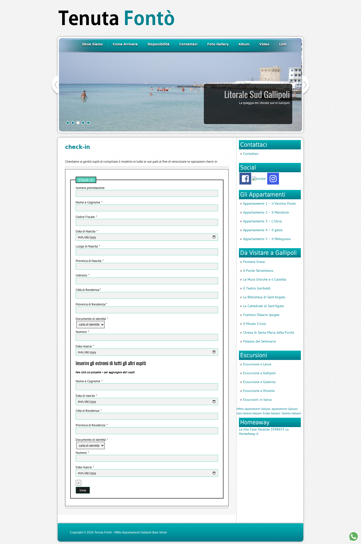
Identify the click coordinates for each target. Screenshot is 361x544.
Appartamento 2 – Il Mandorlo (266, 212)
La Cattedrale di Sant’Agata (263, 306)
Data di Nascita (86, 231)
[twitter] (259, 178)
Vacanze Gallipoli (291, 413)
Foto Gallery (218, 44)
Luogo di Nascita (88, 246)
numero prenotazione (90, 188)
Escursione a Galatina (259, 382)
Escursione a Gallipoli (259, 373)
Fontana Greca (254, 261)
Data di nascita (86, 396)
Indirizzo (82, 275)
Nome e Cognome (89, 202)
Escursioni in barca (257, 399)
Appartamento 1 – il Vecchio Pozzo (269, 203)
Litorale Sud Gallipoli (257, 94)
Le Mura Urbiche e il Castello (264, 279)
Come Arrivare (125, 44)
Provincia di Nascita (89, 261)
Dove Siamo (92, 44)
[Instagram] (273, 179)
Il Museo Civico (254, 323)
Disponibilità (158, 44)
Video (264, 44)
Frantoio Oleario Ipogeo (261, 315)
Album (244, 44)
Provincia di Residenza (91, 304)
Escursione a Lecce (257, 364)
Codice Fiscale (86, 217)
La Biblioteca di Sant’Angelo (264, 297)
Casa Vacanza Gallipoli (249, 413)
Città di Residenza (88, 290)
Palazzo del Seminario (259, 341)
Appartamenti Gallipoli (285, 409)
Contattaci (188, 44)
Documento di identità (92, 319)
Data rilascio (85, 346)
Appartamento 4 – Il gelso (263, 230)
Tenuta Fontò (103, 532)
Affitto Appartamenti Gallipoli (253, 409)
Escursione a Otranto (259, 390)
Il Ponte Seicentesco (258, 270)
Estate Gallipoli (271, 413)
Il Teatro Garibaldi (257, 288)
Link (282, 44)
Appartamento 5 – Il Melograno (267, 239)
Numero (82, 332)
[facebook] (245, 179)
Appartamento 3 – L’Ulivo (262, 221)
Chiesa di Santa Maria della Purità (268, 332)
